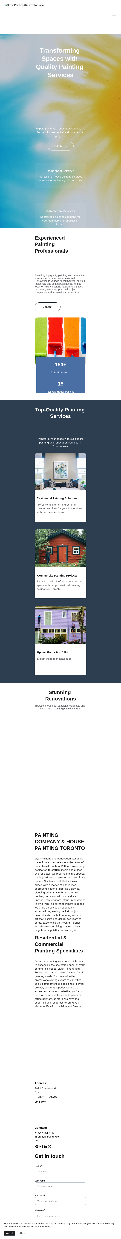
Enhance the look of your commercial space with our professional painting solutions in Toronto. (59, 585)
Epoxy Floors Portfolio (52, 652)
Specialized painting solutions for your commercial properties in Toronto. (60, 220)
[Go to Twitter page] (49, 1146)
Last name (40, 1180)
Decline (23, 1233)
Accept (9, 1233)
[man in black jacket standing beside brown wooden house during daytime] (60, 550)
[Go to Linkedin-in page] (45, 1146)
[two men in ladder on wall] (60, 626)
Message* (40, 1210)
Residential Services (60, 171)
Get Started (61, 146)
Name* (38, 1166)
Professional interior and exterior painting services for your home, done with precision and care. (60, 508)
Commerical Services (60, 211)
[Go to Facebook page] (36, 1146)
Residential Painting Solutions (57, 498)
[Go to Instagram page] (41, 1146)
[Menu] (114, 17)
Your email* (40, 1195)
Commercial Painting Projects (57, 575)
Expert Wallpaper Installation (54, 658)
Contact (47, 306)
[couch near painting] (60, 473)
